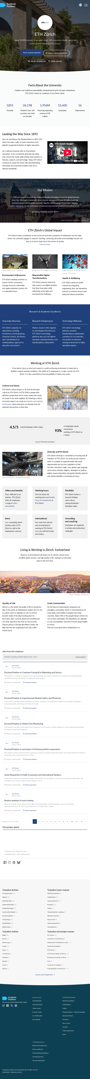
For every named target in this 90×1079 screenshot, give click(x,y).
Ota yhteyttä (36, 1019)
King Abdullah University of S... (57, 968)
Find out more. (44, 244)
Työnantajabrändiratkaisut (40, 1053)
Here (37, 531)
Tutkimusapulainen (30, 785)
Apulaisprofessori (53, 901)
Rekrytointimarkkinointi (39, 1045)
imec (49, 961)
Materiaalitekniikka (9, 904)
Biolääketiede (7, 923)
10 (72, 821)
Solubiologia (7, 919)
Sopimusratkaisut (37, 1049)
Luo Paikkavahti (37, 1016)
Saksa (5, 950)
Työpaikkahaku (37, 1001)
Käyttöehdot (5, 1072)
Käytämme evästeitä (16, 1072)
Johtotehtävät (52, 927)
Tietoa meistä (36, 1008)
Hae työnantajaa (37, 1004)
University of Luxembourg (56, 939)
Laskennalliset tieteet (10, 912)
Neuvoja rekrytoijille (38, 1060)
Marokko (6, 957)
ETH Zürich (15, 666)
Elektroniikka (7, 927)
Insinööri (65, 1027)
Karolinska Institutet (54, 946)
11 (76, 821)
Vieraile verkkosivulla (37, 61)
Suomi (5, 965)
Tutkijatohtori (52, 897)
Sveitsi (19, 668)
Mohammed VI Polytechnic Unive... (59, 942)
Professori (51, 904)
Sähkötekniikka (8, 901)
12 (81, 821)
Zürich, (14, 668)
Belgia (5, 935)
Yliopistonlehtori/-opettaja (56, 912)
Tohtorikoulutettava (30, 682)
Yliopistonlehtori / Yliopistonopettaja (73, 1012)
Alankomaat (7, 942)
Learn (7, 522)
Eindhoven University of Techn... (58, 957)
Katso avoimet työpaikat (32, 52)
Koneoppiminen (8, 893)
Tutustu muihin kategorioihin (44, 975)
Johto (64, 1034)
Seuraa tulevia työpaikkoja (57, 53)
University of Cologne (54, 965)
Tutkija (50, 908)
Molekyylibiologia (9, 908)
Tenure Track (52, 919)
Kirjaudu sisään (37, 1012)
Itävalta (5, 961)
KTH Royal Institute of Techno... (58, 954)
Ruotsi (5, 939)
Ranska (5, 968)
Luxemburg (6, 954)
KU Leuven (52, 935)
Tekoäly (5, 897)
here (78, 627)
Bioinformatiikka (8, 916)
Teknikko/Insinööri (53, 916)
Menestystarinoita (37, 1057)
